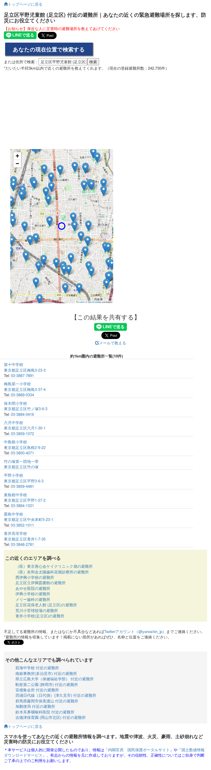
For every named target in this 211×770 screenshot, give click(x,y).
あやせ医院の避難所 (32, 588)
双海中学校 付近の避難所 (37, 667)
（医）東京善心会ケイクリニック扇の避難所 (54, 566)
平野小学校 (13, 475)
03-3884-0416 (22, 414)
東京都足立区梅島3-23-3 (25, 370)
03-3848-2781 (22, 544)
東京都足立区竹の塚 (21, 466)
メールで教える (112, 342)
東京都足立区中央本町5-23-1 (28, 519)
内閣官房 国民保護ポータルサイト (139, 749)
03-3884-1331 (22, 505)
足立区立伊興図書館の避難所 (40, 582)
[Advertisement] (105, 108)
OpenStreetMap (94, 301)
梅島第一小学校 (17, 383)
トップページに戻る (25, 4)
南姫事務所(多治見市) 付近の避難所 (46, 673)
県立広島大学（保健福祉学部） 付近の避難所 (54, 678)
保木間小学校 (15, 403)
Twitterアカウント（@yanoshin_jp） (135, 631)
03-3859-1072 (22, 433)
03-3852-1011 (22, 525)
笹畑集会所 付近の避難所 (37, 689)
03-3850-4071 (22, 452)
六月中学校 (13, 422)
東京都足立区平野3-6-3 (23, 480)
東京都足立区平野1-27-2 (25, 500)
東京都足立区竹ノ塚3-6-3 (25, 408)
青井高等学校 (15, 533)
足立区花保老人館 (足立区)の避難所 (46, 604)
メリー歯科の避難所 (32, 599)
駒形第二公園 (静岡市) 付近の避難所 (46, 684)
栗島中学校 (13, 514)
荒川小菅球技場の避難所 (36, 610)
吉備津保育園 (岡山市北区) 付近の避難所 (50, 717)
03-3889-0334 (22, 394)
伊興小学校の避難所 (32, 593)
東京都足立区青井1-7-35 (25, 539)
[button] (62, 226)
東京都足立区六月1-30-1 (25, 427)
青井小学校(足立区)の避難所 (39, 615)
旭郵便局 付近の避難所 (35, 706)
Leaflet (81, 301)
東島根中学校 (15, 494)
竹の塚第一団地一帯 (21, 461)
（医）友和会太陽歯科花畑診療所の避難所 (52, 571)
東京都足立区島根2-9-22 (25, 447)
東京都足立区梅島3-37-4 (25, 389)
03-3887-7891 (22, 375)
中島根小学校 (15, 441)
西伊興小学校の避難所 (34, 577)
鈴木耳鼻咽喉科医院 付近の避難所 (44, 711)
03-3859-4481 (22, 486)
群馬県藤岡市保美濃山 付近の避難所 (46, 700)
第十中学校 (13, 364)
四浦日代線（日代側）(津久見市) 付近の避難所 (55, 695)
